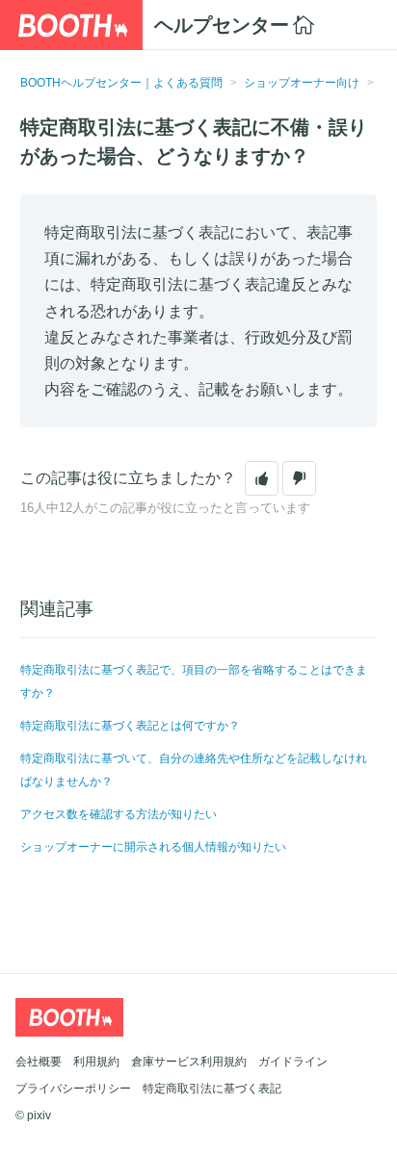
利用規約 (96, 1061)
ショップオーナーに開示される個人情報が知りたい (153, 847)
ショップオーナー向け (301, 83)
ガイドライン (293, 1061)
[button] (261, 478)
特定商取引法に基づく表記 (212, 1088)
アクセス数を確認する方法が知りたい (118, 814)
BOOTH (71, 25)
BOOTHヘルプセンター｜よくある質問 (121, 83)
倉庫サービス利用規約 (189, 1061)
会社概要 (38, 1061)
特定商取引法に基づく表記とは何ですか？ (130, 725)
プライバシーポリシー (73, 1088)
